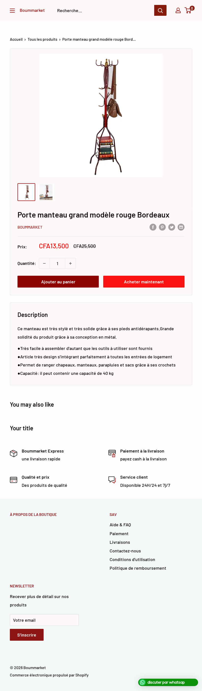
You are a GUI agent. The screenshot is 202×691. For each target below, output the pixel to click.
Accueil (16, 39)
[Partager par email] (181, 226)
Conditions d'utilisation (132, 559)
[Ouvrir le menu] (12, 11)
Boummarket (29, 227)
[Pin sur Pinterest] (162, 226)
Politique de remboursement (138, 568)
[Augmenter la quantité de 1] (70, 263)
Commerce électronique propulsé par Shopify (49, 675)
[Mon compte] (178, 10)
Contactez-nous (125, 550)
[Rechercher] (160, 10)
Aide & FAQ (120, 524)
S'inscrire (26, 634)
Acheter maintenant (144, 281)
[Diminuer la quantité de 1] (44, 263)
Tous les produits (42, 39)
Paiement (119, 533)
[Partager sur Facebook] (153, 226)
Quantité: (26, 263)
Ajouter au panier (58, 281)
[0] (188, 10)
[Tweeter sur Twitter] (171, 226)
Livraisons (120, 542)
